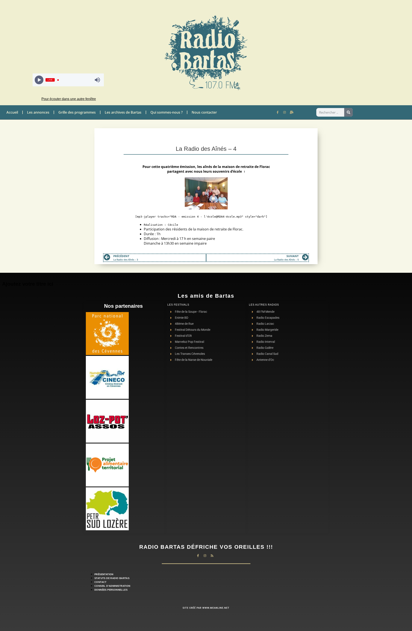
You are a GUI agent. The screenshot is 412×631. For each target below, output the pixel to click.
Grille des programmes (77, 112)
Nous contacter (204, 112)
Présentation (104, 574)
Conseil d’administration (112, 586)
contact (100, 582)
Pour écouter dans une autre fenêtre (68, 99)
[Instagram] (285, 112)
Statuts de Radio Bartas (111, 578)
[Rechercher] (348, 112)
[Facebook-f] (277, 112)
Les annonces (38, 112)
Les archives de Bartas (123, 112)
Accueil (12, 112)
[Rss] (212, 556)
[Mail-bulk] (292, 112)
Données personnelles (110, 589)
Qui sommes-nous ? (166, 112)
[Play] (39, 80)
